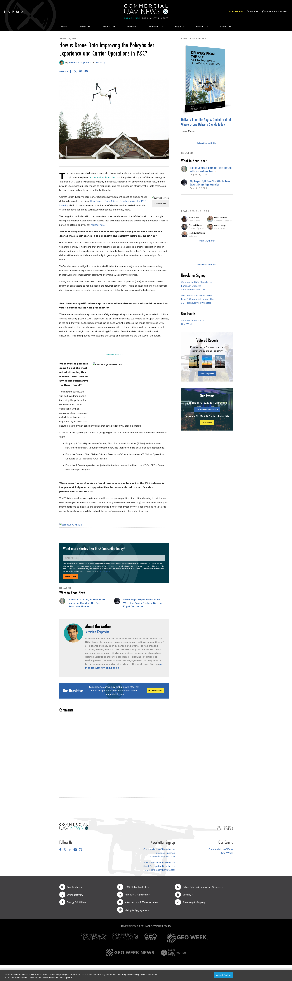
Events (199, 26)
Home (64, 26)
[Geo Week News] (130, 953)
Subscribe (70, 576)
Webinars (153, 26)
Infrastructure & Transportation (141, 902)
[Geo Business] (150, 938)
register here (98, 225)
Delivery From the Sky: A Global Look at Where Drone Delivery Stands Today (206, 122)
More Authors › (207, 240)
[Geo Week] (187, 938)
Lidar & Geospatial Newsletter (197, 299)
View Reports (207, 373)
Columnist (193, 235)
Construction (73, 887)
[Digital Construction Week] (173, 953)
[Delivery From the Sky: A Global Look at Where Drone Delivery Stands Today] (207, 79)
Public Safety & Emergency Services (201, 887)
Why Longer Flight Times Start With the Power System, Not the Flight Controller (142, 603)
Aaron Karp (220, 225)
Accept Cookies (223, 975)
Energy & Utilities (76, 902)
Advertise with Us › (114, 354)
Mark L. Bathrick (196, 232)
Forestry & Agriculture (137, 894)
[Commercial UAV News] (125, 938)
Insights (107, 26)
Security (100, 62)
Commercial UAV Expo (276, 11)
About (223, 26)
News (83, 26)
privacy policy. (65, 977)
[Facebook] (4, 12)
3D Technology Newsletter (196, 303)
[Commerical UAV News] (73, 826)
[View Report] (194, 361)
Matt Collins (220, 217)
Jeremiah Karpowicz (79, 62)
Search (253, 11)
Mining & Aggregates (136, 910)
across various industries (103, 177)
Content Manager (222, 220)
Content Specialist (197, 228)
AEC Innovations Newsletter (196, 295)
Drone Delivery (75, 895)
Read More (188, 131)
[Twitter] (8, 12)
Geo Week (187, 324)
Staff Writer (194, 220)
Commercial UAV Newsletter (197, 282)
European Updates (191, 286)
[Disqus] (114, 753)
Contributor (219, 228)
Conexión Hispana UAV (193, 289)
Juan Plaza (193, 217)
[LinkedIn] (13, 12)
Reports (179, 26)
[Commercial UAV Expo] (225, 828)
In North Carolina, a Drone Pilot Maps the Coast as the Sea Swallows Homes (86, 603)
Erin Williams (195, 225)
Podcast (131, 26)
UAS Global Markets (136, 887)
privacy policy (105, 571)
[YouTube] (17, 12)
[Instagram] (22, 12)
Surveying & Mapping (193, 902)
